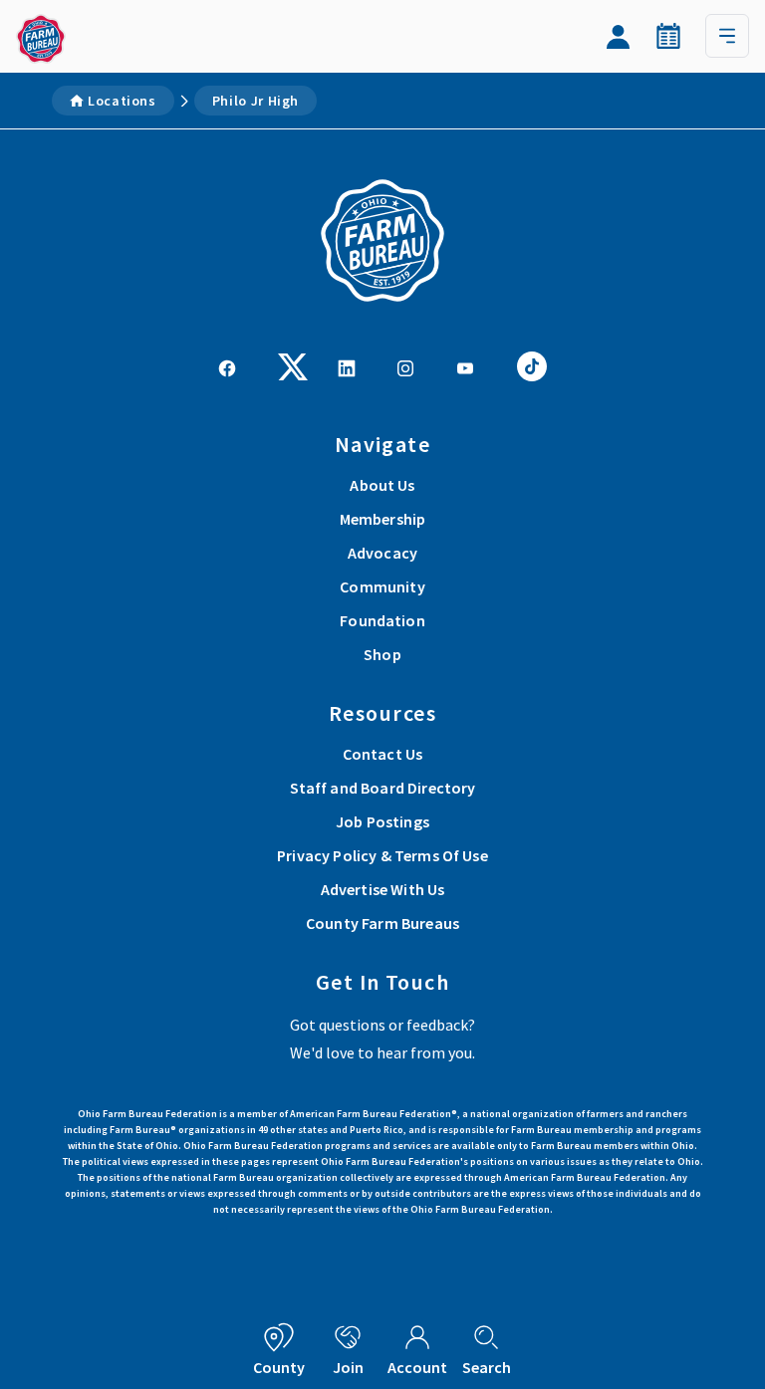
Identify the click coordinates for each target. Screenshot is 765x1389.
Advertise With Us (383, 889)
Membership (383, 519)
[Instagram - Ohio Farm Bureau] (405, 366)
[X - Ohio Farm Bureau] (293, 364)
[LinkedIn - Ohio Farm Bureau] (347, 366)
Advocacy (382, 553)
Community (382, 586)
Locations (122, 101)
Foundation (382, 620)
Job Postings (382, 821)
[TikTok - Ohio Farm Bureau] (532, 364)
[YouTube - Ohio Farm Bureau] (465, 366)
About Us (382, 485)
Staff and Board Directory (383, 788)
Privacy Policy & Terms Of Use (382, 855)
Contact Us (383, 754)
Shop (382, 654)
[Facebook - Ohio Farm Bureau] (227, 366)
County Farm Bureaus (382, 923)
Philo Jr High (255, 101)
